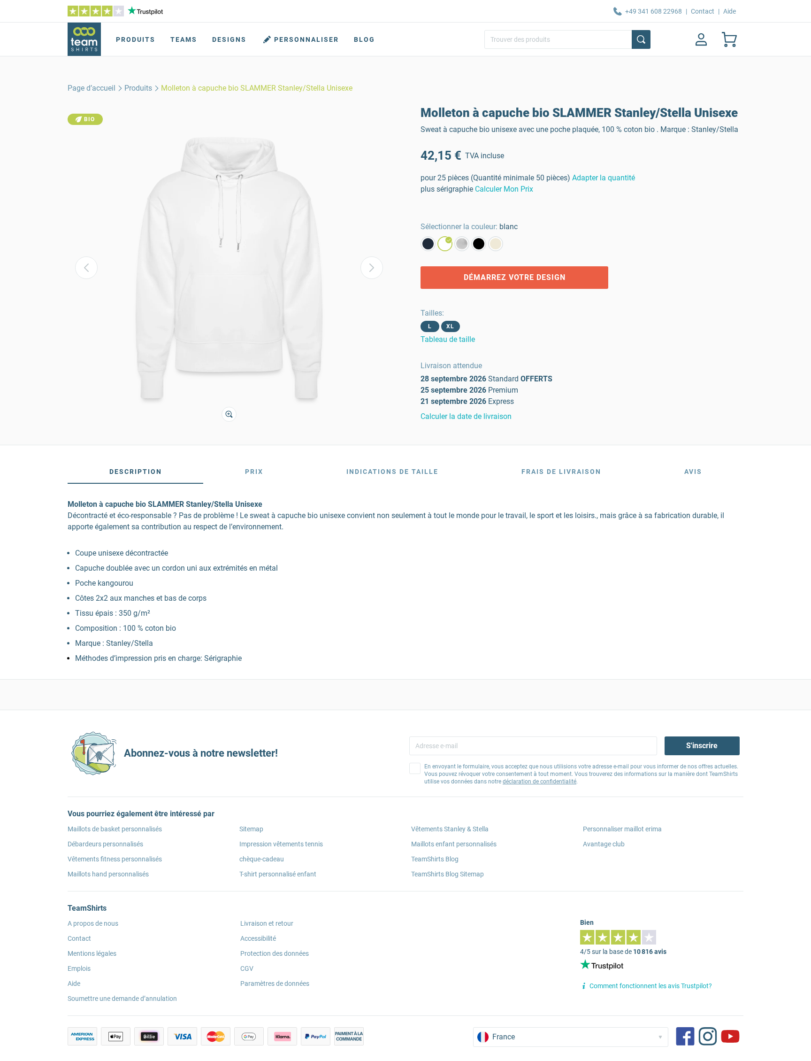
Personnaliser (306, 39)
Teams (183, 39)
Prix (254, 471)
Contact (702, 11)
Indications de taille (392, 471)
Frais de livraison (561, 471)
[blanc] (444, 243)
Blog (364, 39)
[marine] (428, 243)
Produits (135, 39)
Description (135, 471)
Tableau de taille (448, 339)
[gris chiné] (461, 243)
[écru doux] (495, 243)
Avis (693, 471)
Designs (229, 39)
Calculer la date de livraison (466, 416)
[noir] (478, 243)
